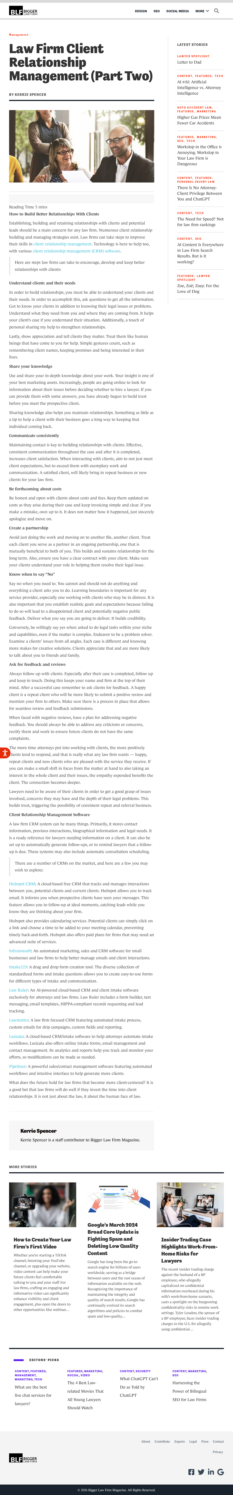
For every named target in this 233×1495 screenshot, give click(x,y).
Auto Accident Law (194, 107)
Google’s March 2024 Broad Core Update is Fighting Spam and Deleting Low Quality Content (113, 1239)
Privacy (218, 1452)
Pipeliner (17, 1066)
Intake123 (18, 967)
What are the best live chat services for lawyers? (33, 1395)
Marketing (206, 111)
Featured (203, 76)
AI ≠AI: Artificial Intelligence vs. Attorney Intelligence (199, 88)
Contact (218, 1441)
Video (85, 1375)
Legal (193, 1441)
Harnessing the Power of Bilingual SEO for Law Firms (189, 1391)
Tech (219, 76)
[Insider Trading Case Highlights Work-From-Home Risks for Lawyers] (190, 1204)
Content (184, 76)
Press (204, 1441)
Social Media (177, 11)
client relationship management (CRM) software (76, 251)
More (199, 11)
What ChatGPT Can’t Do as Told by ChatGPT (139, 1387)
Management (18, 34)
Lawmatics (18, 1020)
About (145, 1441)
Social (73, 1375)
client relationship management (62, 244)
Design (141, 11)
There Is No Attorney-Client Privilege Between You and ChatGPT (199, 193)
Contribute (162, 1441)
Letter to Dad (189, 62)
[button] (207, 11)
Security (143, 1371)
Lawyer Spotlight (193, 56)
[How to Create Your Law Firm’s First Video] (42, 1204)
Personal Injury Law (196, 181)
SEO (157, 11)
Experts (180, 1441)
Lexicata (16, 1036)
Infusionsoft (20, 951)
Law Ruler (18, 990)
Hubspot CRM (22, 884)
